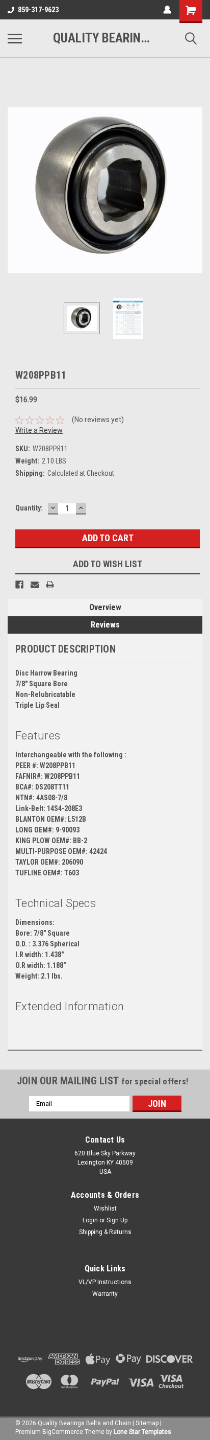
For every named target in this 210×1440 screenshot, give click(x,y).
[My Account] (167, 10)
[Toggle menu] (15, 38)
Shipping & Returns (105, 1232)
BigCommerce (62, 1431)
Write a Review (39, 430)
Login (90, 1220)
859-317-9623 (38, 10)
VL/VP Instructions (105, 1282)
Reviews (105, 625)
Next (194, 190)
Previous (15, 190)
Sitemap (147, 1423)
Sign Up (117, 1220)
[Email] (35, 584)
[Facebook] (19, 584)
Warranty (105, 1293)
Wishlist (105, 1208)
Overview (105, 607)
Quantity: (29, 508)
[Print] (50, 584)
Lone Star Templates (142, 1431)
